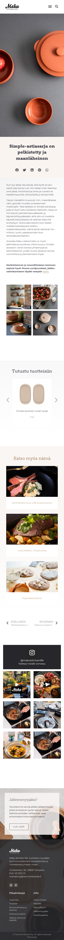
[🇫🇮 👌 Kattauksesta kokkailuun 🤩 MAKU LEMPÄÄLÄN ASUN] (16, 745)
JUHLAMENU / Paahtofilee (32, 550)
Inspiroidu (14, 900)
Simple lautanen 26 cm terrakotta (33, 412)
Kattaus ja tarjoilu (17, 914)
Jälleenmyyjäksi (41, 911)
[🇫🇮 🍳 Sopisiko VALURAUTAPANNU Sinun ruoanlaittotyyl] (47, 745)
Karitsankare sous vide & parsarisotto (32, 502)
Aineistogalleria (41, 915)
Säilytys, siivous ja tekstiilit (17, 919)
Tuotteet (13, 903)
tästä (45, 271)
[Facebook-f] (16, 885)
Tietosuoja (32, 937)
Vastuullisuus (40, 907)
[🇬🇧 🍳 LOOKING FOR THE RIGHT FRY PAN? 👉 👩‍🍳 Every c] (16, 714)
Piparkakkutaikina (32, 598)
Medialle (37, 903)
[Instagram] (32, 652)
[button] (50, 6)
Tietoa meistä (40, 900)
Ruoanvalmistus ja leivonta (18, 908)
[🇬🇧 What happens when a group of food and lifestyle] (16, 684)
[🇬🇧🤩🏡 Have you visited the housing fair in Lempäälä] (47, 714)
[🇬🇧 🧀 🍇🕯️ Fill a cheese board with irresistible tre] (47, 684)
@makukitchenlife (32, 660)
